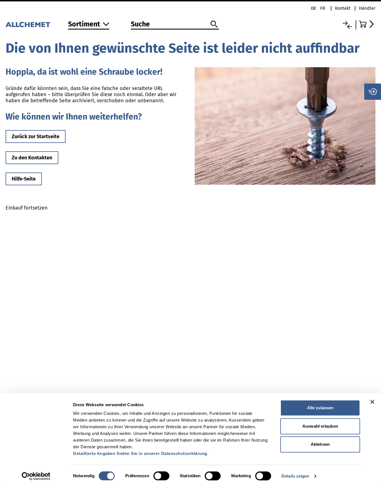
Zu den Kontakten (32, 158)
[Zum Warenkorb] (367, 24)
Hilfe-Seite (24, 179)
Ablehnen (320, 444)
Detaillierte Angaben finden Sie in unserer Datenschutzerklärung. (140, 453)
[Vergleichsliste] (347, 25)
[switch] (161, 475)
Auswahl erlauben (320, 426)
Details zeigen (295, 476)
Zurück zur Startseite (35, 136)
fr (322, 8)
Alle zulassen (320, 407)
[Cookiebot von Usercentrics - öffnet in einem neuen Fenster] (36, 476)
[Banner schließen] (372, 402)
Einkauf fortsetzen (27, 208)
